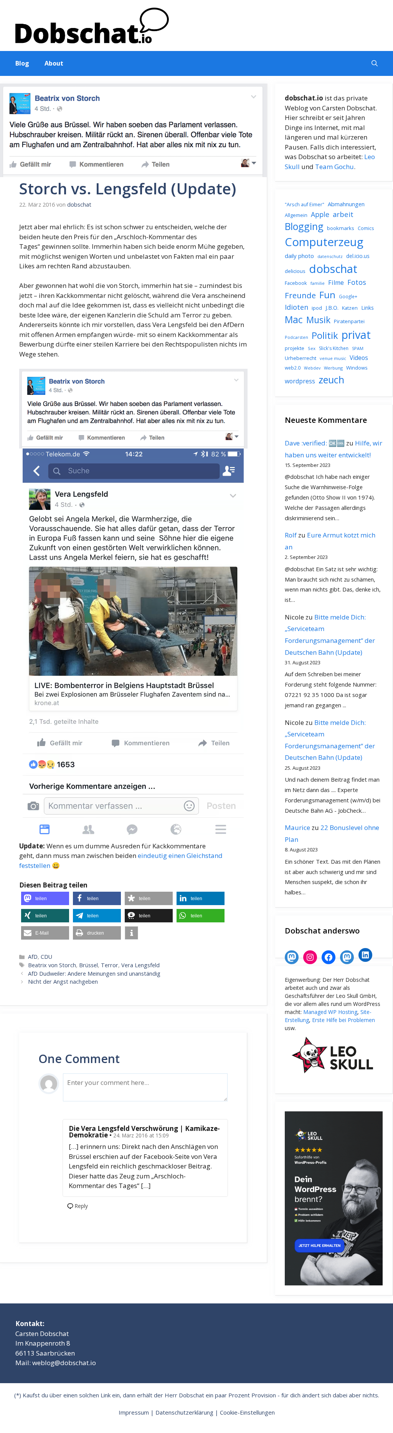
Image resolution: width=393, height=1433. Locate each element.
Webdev (312, 368)
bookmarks (340, 228)
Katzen (350, 307)
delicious (295, 271)
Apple (320, 214)
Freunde (300, 295)
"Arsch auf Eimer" (304, 204)
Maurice (297, 827)
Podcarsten (296, 337)
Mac (294, 319)
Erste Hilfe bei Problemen (343, 1020)
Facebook (296, 282)
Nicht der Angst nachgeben (63, 981)
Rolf (291, 535)
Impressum (134, 1412)
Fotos (356, 282)
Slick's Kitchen (333, 348)
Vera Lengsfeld (140, 965)
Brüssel (88, 965)
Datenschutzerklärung (184, 1412)
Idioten (296, 307)
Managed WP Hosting (330, 1012)
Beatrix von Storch (52, 965)
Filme (336, 282)
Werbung (333, 368)
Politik (325, 335)
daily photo (299, 256)
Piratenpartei (349, 321)
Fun (327, 294)
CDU (46, 956)
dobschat (333, 268)
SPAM (357, 348)
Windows (357, 367)
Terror (109, 965)
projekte (294, 348)
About (54, 63)
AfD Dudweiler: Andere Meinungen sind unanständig (94, 973)
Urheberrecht (300, 358)
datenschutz (330, 256)
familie (317, 283)
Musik (318, 320)
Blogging (304, 226)
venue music (333, 358)
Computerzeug (324, 242)
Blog (22, 63)
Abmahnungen (346, 204)
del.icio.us (358, 256)
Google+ (348, 296)
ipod (317, 307)
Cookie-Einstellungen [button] (247, 1412)
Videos (359, 357)
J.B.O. (332, 307)
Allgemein (296, 215)
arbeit (343, 214)
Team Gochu (334, 166)
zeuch (331, 379)
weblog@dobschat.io (64, 1362)
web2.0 (293, 368)
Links (367, 307)
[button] (374, 63)
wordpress (300, 381)
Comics (366, 228)
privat (356, 334)
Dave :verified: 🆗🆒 (315, 443)
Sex (311, 348)
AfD (33, 956)
